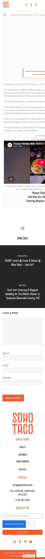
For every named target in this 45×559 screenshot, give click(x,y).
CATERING (22, 454)
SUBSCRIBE (22, 532)
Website (6, 378)
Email (5, 365)
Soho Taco (22, 237)
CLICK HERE (18, 186)
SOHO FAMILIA (22, 461)
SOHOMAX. (28, 556)
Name (6, 353)
